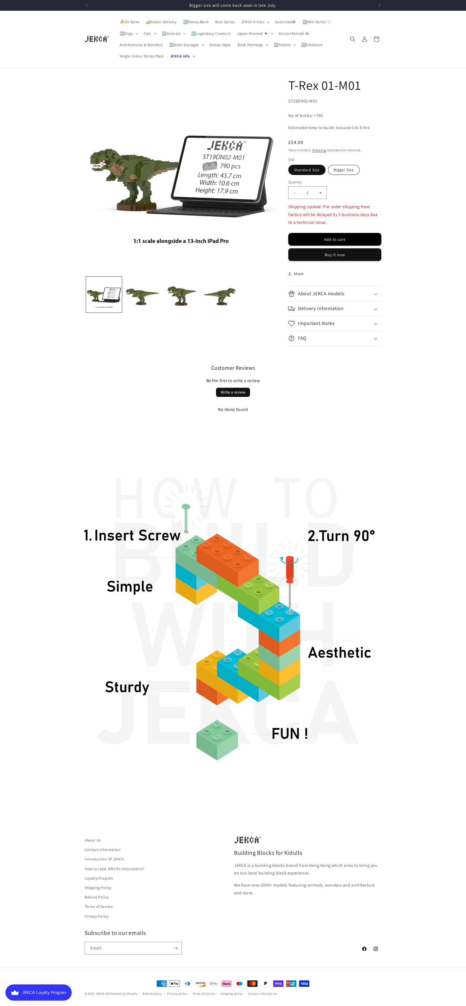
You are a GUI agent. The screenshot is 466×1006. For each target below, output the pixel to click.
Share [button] (299, 273)
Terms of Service (99, 906)
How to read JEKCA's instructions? (115, 868)
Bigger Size (344, 169)
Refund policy (152, 993)
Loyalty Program (99, 878)
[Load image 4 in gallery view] (220, 295)
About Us (93, 840)
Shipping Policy (98, 887)
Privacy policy (177, 993)
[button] (255, 22)
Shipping (319, 150)
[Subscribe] (175, 948)
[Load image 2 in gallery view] (142, 295)
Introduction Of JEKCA (104, 859)
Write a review (233, 392)
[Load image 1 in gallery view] (104, 295)
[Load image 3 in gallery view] (181, 295)
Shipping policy (231, 993)
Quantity (295, 182)
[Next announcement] (379, 5)
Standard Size (307, 169)
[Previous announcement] (86, 5)
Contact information (262, 993)
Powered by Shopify (124, 993)
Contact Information (103, 849)
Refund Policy (97, 897)
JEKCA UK (102, 993)
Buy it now (335, 254)
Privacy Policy (96, 916)
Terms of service (204, 993)
